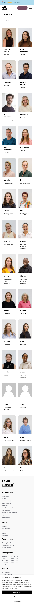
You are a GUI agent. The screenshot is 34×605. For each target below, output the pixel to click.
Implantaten (5, 515)
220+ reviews (16, 2)
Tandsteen (5, 505)
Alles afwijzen (17, 601)
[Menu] (30, 8)
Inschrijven (22, 7)
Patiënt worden (6, 528)
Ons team (4, 526)
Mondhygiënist (6, 496)
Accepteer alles (17, 592)
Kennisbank (5, 535)
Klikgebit (4, 498)
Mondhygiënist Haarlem (8, 543)
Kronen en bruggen (7, 500)
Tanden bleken (6, 517)
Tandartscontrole (6, 503)
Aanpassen (17, 597)
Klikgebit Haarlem (6, 547)
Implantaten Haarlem (8, 545)
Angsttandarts (6, 510)
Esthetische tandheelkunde (9, 512)
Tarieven (4, 533)
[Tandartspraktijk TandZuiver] (5, 8)
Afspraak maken (6, 531)
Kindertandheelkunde (7, 507)
